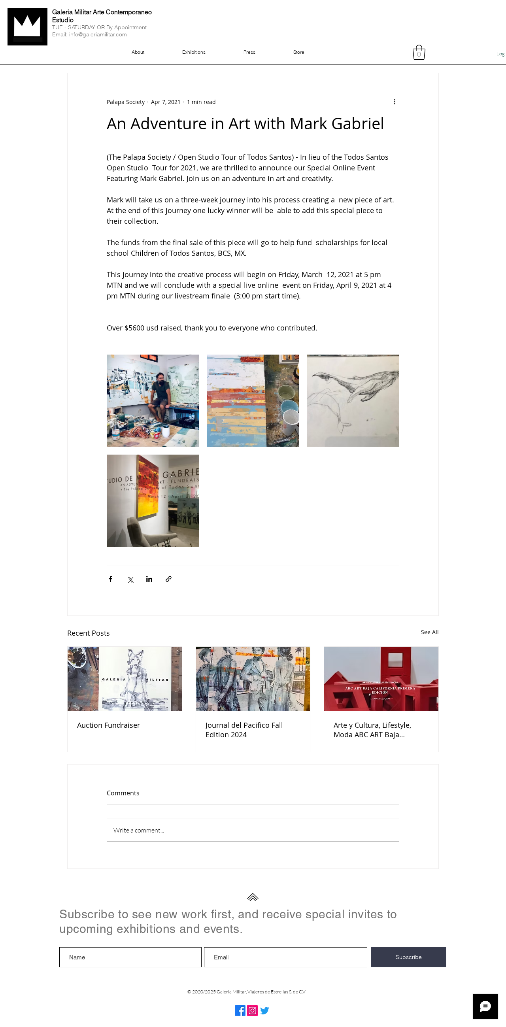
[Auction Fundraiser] (125, 679)
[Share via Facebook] (110, 579)
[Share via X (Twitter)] (130, 579)
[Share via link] (168, 579)
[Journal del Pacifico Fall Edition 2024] (253, 679)
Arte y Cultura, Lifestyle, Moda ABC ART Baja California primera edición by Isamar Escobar (377, 729)
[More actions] (394, 101)
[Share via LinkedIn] (149, 579)
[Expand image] (153, 401)
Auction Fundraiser (108, 725)
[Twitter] (264, 1010)
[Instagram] (252, 1010)
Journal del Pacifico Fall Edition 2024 (244, 729)
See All (430, 632)
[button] (419, 52)
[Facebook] (240, 1010)
